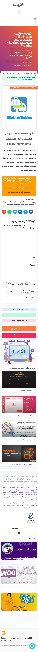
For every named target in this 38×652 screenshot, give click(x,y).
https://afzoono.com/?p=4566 (22, 66)
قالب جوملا (20, 490)
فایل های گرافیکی (17, 492)
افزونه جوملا (20, 55)
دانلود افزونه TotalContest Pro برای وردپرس (24, 415)
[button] (19, 12)
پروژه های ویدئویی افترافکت (13, 494)
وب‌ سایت (31, 273)
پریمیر (35, 497)
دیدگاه (32, 232)
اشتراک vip (33, 505)
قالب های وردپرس (31, 487)
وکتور (8, 492)
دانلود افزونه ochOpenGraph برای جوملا (25, 440)
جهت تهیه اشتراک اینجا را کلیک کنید (19, 192)
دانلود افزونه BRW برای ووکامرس (27, 390)
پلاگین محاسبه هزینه (10, 202)
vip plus (24, 505)
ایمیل (32, 265)
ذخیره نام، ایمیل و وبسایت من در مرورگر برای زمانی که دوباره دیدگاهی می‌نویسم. (20, 283)
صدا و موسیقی (26, 497)
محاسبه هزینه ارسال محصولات (24, 204)
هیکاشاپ (9, 204)
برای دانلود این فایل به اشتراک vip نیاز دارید (24, 88)
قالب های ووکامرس (16, 487)
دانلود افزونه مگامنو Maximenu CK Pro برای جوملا (23, 464)
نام (33, 257)
